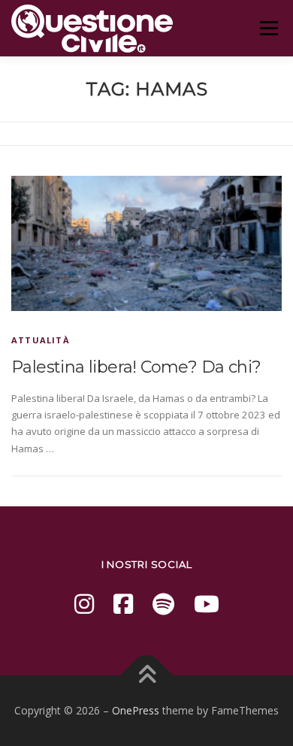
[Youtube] (206, 603)
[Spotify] (163, 603)
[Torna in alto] (147, 675)
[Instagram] (84, 603)
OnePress (135, 710)
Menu (268, 28)
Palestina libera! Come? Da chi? (136, 367)
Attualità (40, 340)
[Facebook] (123, 603)
